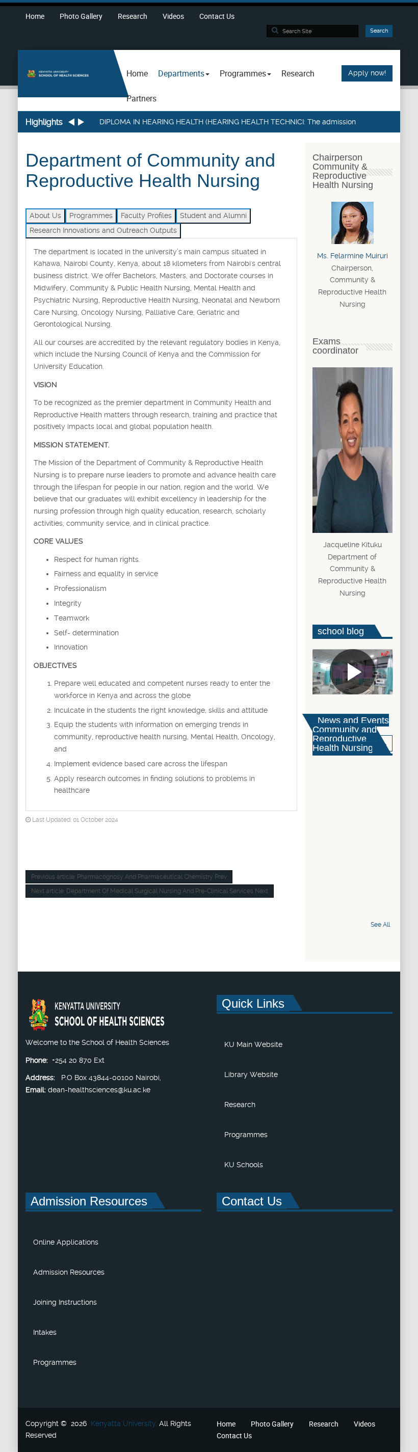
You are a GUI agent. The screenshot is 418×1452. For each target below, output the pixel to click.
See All (380, 924)
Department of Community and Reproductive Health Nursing (150, 170)
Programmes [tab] (91, 215)
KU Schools (243, 1165)
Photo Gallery (81, 16)
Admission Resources (68, 1272)
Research (132, 16)
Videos (173, 16)
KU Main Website (253, 1044)
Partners (141, 98)
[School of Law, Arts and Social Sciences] (65, 74)
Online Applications (65, 1242)
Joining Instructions (65, 1302)
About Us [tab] (45, 215)
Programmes (246, 1135)
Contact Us (216, 16)
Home (34, 16)
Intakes (45, 1332)
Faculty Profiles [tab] (146, 215)
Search (379, 31)
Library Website (251, 1074)
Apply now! (367, 73)
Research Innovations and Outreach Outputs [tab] (103, 230)
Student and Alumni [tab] (213, 215)
